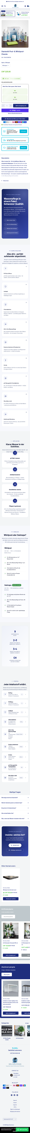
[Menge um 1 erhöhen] (10, 105)
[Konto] (25, 6)
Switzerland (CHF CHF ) (8, 1119)
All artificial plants (8, 916)
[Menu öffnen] (2, 6)
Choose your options (11, 898)
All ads (27, 1023)
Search (15, 1100)
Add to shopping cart (21, 105)
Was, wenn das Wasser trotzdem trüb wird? (12, 818)
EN (26, 67)
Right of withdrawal (15, 1109)
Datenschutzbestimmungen (6, 1129)
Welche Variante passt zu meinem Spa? (11, 802)
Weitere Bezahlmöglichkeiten (15, 113)
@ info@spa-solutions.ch (19, 1)
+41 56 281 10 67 (16, 1075)
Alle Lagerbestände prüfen (6, 82)
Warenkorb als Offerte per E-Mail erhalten (16, 118)
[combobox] (26, 67)
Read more (23, 147)
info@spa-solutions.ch (16, 850)
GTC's (15, 1107)
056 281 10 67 (10, 1)
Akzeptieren (15, 1131)
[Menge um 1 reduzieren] (3, 105)
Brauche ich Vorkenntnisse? (8, 808)
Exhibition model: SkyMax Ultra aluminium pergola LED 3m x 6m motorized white (10, 1002)
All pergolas (7, 974)
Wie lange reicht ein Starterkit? (9, 797)
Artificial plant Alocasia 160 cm (10, 943)
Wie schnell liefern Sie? (7, 813)
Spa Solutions (6, 887)
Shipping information (15, 1111)
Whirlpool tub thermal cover (9, 890)
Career (15, 1102)
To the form (23, 131)
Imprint (15, 1104)
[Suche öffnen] (5, 6)
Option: (5, 62)
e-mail (16, 1077)
